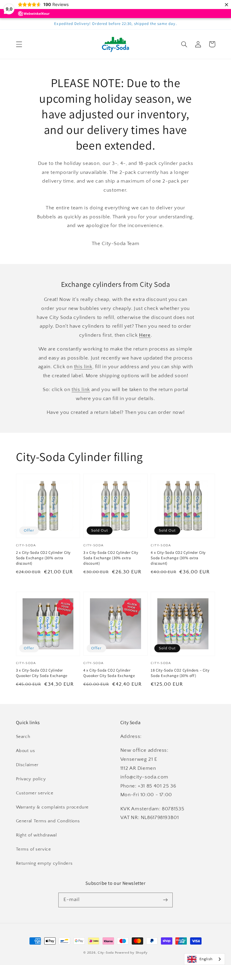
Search (23, 736)
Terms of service (33, 849)
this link (83, 366)
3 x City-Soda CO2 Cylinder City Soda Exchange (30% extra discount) (110, 558)
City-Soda (106, 952)
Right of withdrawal (36, 835)
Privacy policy (31, 779)
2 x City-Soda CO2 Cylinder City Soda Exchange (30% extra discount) (43, 558)
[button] (19, 44)
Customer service (35, 793)
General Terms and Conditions (48, 821)
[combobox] (204, 959)
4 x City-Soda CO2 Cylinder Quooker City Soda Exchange (109, 673)
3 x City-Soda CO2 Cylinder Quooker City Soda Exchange (42, 673)
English (206, 959)
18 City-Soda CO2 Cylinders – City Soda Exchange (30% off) (180, 673)
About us (25, 750)
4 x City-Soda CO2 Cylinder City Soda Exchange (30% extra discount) (178, 558)
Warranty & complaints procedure (52, 807)
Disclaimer (27, 765)
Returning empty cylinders (44, 863)
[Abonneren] (165, 900)
